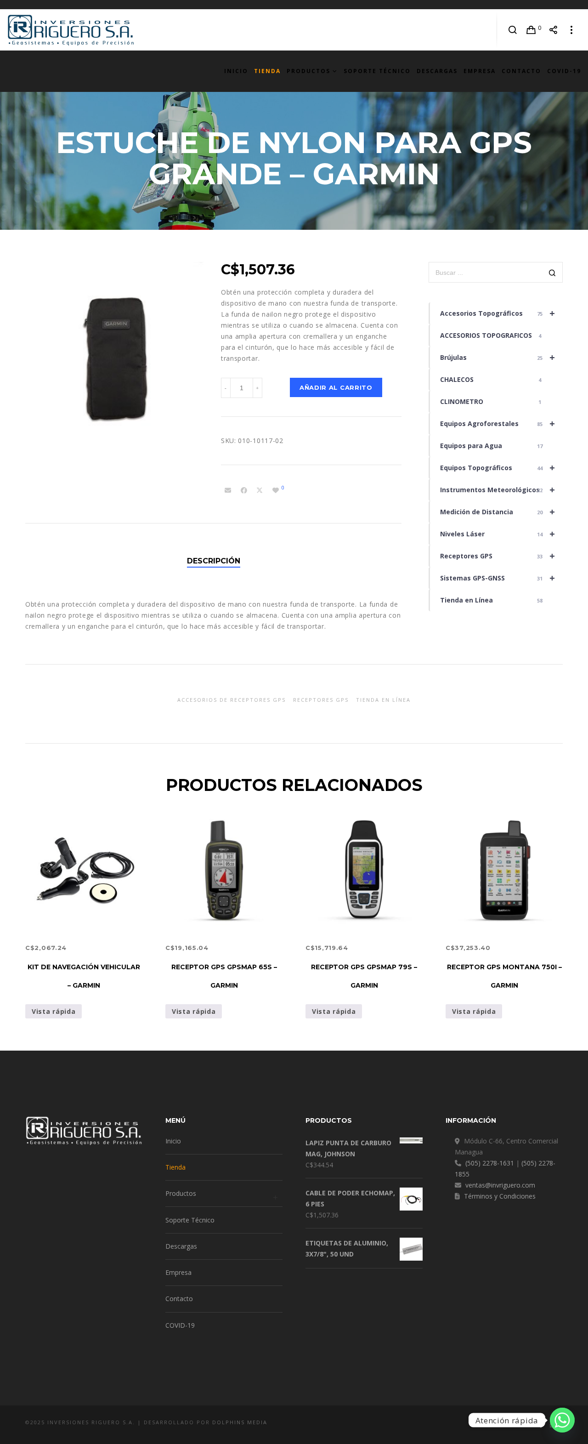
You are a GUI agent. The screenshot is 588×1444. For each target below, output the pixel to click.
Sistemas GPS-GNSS (497, 578)
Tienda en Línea (491, 600)
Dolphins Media (239, 1422)
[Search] (512, 30)
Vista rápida (53, 1011)
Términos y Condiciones (500, 1196)
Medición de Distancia (497, 512)
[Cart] (531, 30)
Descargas (181, 1246)
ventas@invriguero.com (500, 1185)
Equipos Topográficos (497, 467)
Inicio (173, 1141)
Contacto (179, 1298)
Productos (180, 1193)
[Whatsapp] (562, 1420)
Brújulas (497, 357)
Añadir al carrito (336, 387)
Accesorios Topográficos (497, 313)
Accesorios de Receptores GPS (231, 699)
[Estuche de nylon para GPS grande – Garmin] (228, 490)
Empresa (178, 1272)
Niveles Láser (497, 534)
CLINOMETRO (491, 401)
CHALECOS (491, 379)
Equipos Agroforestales (497, 423)
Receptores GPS (497, 556)
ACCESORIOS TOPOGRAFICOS (491, 335)
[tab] (213, 561)
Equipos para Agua (491, 445)
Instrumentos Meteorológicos (497, 489)
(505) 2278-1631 (489, 1163)
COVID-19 (180, 1325)
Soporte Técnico (190, 1220)
